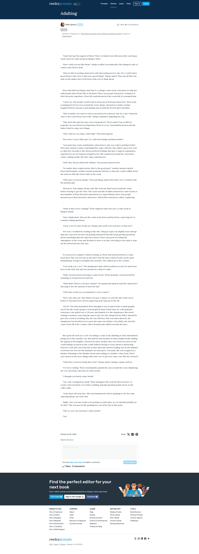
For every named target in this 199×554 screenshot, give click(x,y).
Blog (91, 512)
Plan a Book (114, 518)
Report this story (67, 440)
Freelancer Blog (96, 526)
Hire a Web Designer (57, 529)
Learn (121, 4)
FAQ (50, 544)
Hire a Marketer (55, 521)
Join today (55, 497)
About (72, 512)
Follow (80, 24)
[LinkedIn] (142, 538)
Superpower (67, 36)
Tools (128, 4)
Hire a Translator (55, 526)
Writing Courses (96, 518)
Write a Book (115, 515)
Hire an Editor (54, 515)
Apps (75, 4)
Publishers (134, 521)
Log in (146, 4)
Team (72, 515)
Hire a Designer (55, 518)
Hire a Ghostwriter (56, 524)
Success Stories (76, 524)
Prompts (104, 4)
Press (72, 518)
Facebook (91, 497)
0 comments (132, 25)
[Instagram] (138, 538)
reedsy (60, 4)
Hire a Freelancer (55, 512)
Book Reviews (135, 512)
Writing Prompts (136, 515)
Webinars (93, 524)
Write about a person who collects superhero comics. (101, 34)
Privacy (63, 544)
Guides (92, 515)
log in (80, 462)
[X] (135, 538)
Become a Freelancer (78, 521)
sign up (73, 462)
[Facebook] (145, 538)
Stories (113, 4)
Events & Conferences (98, 521)
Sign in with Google (73, 497)
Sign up (137, 4)
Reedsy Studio (115, 512)
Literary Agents (136, 518)
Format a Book (115, 521)
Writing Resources (117, 524)
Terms (56, 544)
